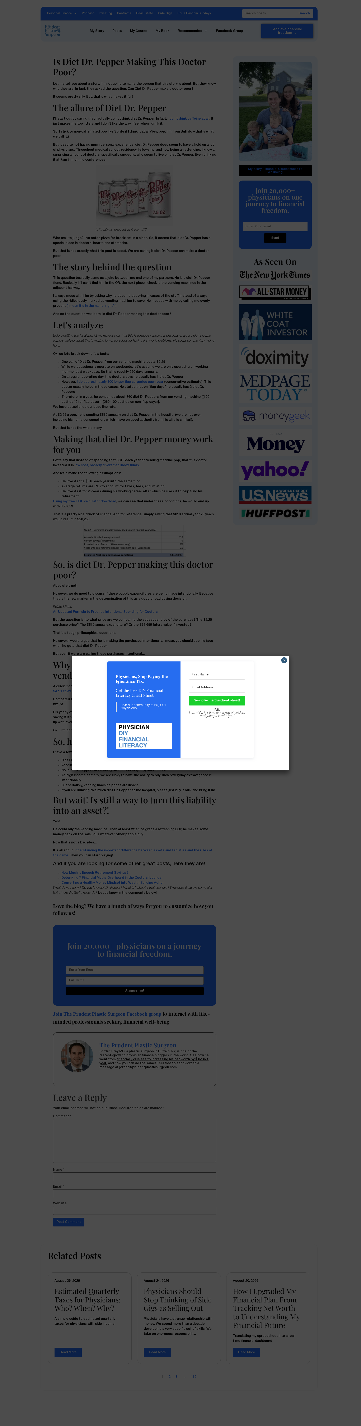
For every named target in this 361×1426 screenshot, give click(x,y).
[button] (144, 736)
